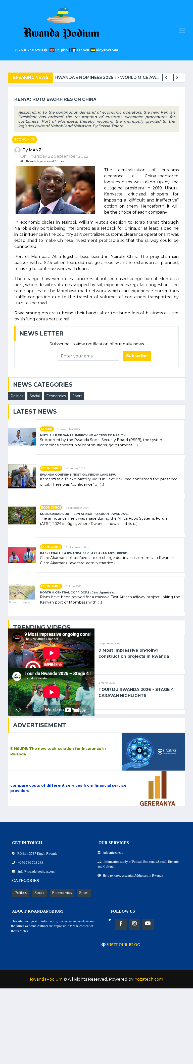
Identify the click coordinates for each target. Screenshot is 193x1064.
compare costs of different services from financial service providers (68, 788)
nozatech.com (148, 979)
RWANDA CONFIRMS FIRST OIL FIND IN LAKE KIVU (78, 474)
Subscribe (137, 355)
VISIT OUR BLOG (123, 945)
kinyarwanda (106, 50)
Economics (24, 139)
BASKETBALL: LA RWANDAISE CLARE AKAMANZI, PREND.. (84, 553)
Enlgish (62, 50)
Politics (17, 396)
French (83, 50)
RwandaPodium (46, 979)
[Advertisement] (96, 1028)
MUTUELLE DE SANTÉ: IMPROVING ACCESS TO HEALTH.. (83, 435)
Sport (77, 396)
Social (35, 396)
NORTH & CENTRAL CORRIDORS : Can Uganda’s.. (77, 592)
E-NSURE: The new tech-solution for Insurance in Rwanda (58, 751)
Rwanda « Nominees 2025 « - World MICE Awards (111, 77)
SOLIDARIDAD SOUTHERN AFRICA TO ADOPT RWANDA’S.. (84, 514)
